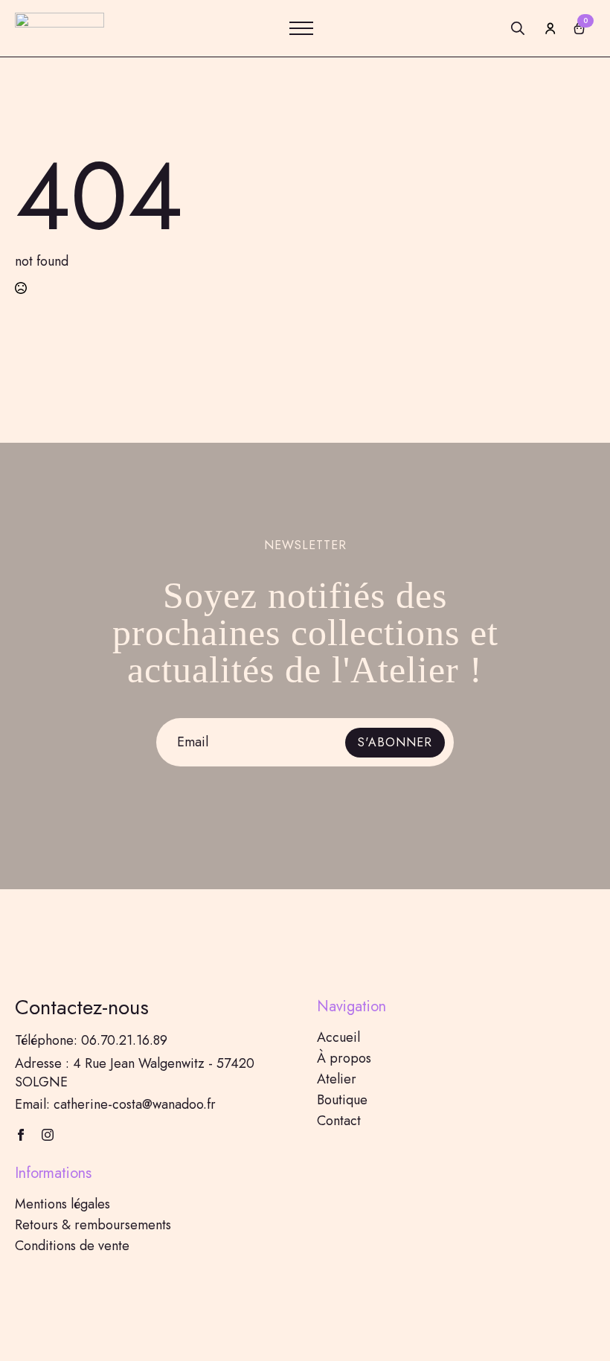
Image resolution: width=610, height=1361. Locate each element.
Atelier (336, 1079)
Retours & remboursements (93, 1225)
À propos (344, 1058)
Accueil (338, 1037)
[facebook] (21, 1135)
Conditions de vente (72, 1245)
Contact (339, 1120)
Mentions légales (62, 1204)
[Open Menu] (301, 28)
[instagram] (48, 1135)
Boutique (342, 1100)
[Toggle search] (517, 28)
